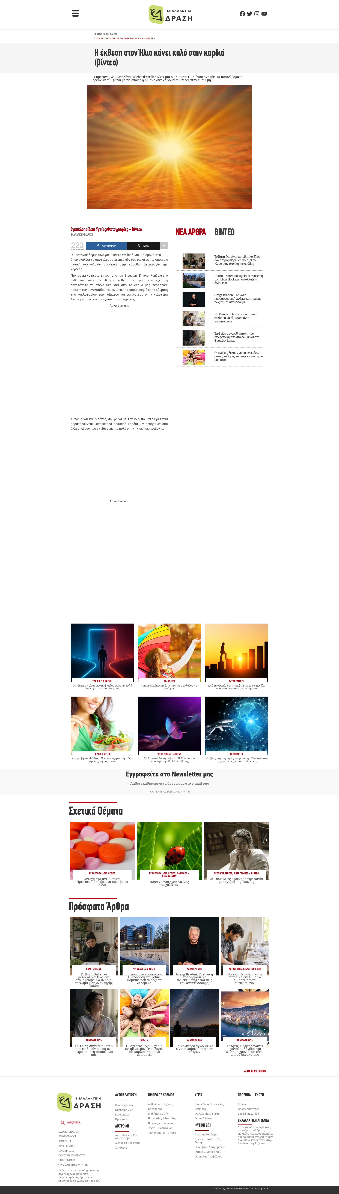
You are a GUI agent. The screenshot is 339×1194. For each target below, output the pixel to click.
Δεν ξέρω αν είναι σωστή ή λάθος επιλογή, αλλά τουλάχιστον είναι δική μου (102, 687)
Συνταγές (121, 1147)
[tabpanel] (219, 307)
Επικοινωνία (66, 1160)
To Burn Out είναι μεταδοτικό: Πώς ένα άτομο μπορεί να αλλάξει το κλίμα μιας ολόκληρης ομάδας (237, 260)
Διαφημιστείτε (67, 1146)
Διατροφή (122, 1126)
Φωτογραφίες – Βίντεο (162, 1132)
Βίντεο (98, 34)
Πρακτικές (121, 1119)
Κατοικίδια (155, 1109)
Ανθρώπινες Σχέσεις (160, 1104)
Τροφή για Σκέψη (248, 1113)
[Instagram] (257, 14)
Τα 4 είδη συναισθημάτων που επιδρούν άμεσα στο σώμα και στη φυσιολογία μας (236, 337)
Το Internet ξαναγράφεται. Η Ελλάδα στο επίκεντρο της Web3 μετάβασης (169, 760)
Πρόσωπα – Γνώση (251, 1095)
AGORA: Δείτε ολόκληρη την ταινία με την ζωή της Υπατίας (236, 880)
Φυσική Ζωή (203, 1125)
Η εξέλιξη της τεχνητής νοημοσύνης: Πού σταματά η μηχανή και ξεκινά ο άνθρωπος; (237, 760)
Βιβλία (144, 1040)
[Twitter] (249, 14)
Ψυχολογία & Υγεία (144, 969)
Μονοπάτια (122, 1114)
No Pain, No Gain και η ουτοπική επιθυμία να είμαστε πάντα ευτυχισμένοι (235, 317)
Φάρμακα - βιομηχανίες (175, 875)
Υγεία (198, 1095)
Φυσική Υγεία (203, 1118)
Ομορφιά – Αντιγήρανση (210, 1147)
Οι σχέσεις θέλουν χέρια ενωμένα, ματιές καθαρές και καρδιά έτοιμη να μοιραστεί (238, 356)
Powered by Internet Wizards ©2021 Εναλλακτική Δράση (241, 1188)
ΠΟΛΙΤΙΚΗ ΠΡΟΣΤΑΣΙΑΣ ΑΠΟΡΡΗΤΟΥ (169, 791)
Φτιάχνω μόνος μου (208, 1151)
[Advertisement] (119, 362)
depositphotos (68, 1131)
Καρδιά (113, 34)
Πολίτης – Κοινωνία (160, 1123)
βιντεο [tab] (224, 233)
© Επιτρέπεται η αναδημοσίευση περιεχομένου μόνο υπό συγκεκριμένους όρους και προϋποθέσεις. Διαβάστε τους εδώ (79, 1175)
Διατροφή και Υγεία (127, 1142)
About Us (64, 1141)
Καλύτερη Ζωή (94, 969)
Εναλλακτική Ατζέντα (253, 1121)
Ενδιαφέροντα (94, 1040)
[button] (76, 13)
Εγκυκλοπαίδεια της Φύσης (208, 1140)
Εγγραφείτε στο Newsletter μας (169, 774)
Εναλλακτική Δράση (82, 235)
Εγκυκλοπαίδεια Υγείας (109, 38)
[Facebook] (242, 14)
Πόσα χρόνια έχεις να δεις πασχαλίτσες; (169, 883)
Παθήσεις (200, 1109)
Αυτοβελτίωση (236, 969)
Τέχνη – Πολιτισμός (160, 1128)
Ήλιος (106, 34)
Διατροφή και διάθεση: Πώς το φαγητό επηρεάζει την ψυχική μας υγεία (102, 760)
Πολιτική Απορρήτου (71, 1155)
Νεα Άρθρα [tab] (191, 233)
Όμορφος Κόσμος (161, 1095)
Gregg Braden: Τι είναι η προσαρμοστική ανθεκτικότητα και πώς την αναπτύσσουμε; (237, 298)
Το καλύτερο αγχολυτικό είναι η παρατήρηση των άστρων (194, 1049)
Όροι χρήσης (66, 1150)
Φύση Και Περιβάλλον (208, 1156)
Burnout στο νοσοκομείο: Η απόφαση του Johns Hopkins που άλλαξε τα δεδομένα (238, 279)
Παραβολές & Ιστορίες (162, 1118)
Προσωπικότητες (223, 873)
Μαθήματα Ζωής (158, 1113)
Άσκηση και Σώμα (206, 1134)
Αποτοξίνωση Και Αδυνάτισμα (126, 1136)
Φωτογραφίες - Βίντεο (140, 38)
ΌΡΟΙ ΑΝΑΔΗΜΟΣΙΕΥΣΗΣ (73, 1165)
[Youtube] (264, 14)
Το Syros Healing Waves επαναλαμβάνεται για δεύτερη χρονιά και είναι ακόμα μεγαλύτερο (245, 1050)
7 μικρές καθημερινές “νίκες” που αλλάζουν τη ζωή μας (169, 687)
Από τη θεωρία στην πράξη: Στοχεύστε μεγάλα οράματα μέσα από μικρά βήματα (236, 687)
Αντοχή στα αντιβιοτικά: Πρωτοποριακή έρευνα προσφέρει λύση (102, 882)
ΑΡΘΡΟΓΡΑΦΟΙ (67, 1136)
